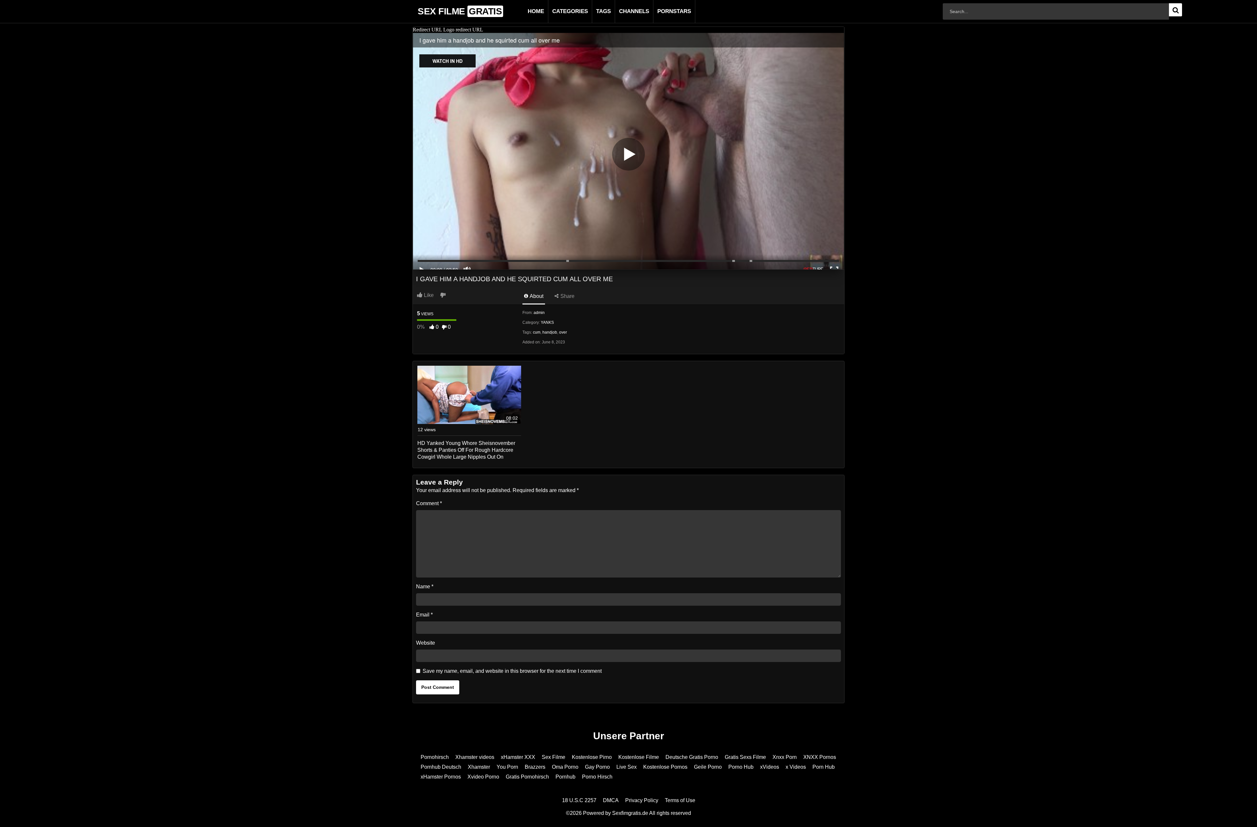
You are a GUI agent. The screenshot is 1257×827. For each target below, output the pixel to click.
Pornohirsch (435, 757)
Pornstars (664, 11)
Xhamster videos (474, 757)
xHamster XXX (518, 757)
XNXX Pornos (819, 757)
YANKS (547, 322)
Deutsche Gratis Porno (691, 757)
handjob (549, 332)
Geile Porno (708, 767)
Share (566, 296)
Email (424, 614)
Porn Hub (823, 767)
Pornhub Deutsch (441, 767)
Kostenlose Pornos (665, 767)
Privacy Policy (641, 800)
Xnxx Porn (785, 757)
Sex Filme (553, 757)
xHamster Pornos (441, 777)
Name (424, 586)
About (536, 296)
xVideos (769, 767)
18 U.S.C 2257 (579, 800)
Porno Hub (741, 767)
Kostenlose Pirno (592, 757)
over (563, 332)
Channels (624, 11)
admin (539, 312)
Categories (559, 11)
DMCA (611, 800)
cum (536, 332)
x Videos (796, 767)
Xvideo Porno (483, 777)
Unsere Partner (628, 735)
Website (425, 643)
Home (525, 11)
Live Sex (626, 767)
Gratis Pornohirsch (527, 777)
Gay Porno (597, 767)
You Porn (507, 767)
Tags (593, 11)
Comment (429, 503)
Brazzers (535, 767)
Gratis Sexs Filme (745, 757)
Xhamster (479, 767)
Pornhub (565, 777)
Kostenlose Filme (638, 757)
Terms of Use (680, 800)
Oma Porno (565, 767)
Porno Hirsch (597, 777)
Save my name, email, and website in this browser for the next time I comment (512, 671)
